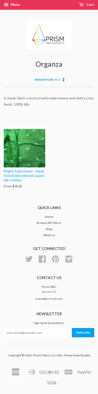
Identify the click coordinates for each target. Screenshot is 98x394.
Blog (49, 229)
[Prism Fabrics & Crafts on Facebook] (42, 261)
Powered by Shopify (77, 355)
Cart (90, 4)
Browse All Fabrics (49, 223)
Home (49, 217)
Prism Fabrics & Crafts (48, 355)
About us (49, 235)
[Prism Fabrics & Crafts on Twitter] (29, 261)
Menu (15, 4)
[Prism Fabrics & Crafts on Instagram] (69, 261)
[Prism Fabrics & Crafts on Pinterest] (55, 261)
